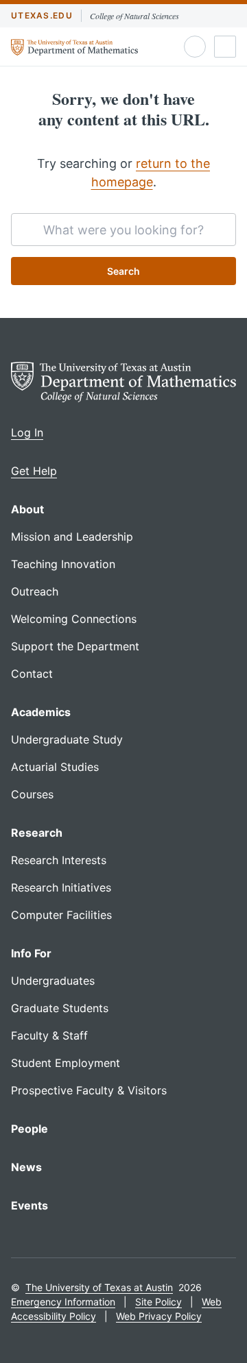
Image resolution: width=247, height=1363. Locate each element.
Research (36, 832)
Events (29, 1205)
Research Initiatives (61, 887)
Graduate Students (59, 1008)
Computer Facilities (61, 915)
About (27, 509)
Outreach (34, 591)
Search (123, 271)
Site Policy (158, 1301)
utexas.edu (42, 15)
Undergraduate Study (67, 739)
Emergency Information (63, 1301)
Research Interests (58, 860)
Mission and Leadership (72, 536)
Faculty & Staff (49, 1035)
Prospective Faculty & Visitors (89, 1090)
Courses (32, 794)
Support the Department (75, 646)
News (26, 1167)
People (29, 1128)
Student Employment (65, 1063)
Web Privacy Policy (159, 1316)
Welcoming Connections (74, 619)
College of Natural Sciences (134, 15)
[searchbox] (123, 229)
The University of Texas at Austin (99, 1287)
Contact (32, 673)
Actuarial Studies (55, 767)
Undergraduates (53, 980)
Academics (41, 712)
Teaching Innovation (63, 564)
